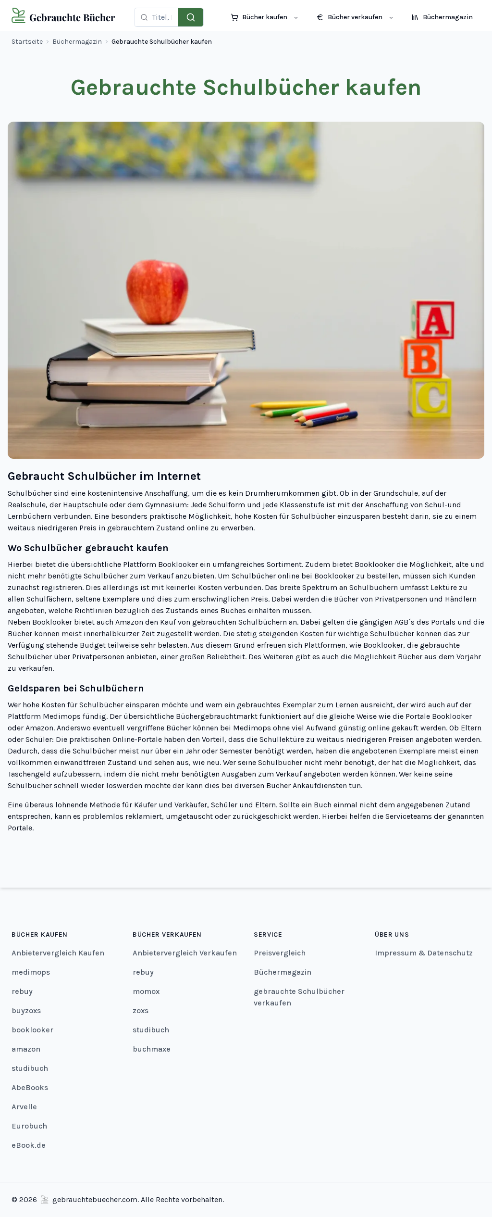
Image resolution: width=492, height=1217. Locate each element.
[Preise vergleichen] (191, 17)
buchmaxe (152, 1049)
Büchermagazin (77, 42)
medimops (31, 972)
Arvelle (24, 1106)
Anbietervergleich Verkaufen (185, 952)
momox (146, 991)
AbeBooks (30, 1087)
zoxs (140, 1010)
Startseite (27, 42)
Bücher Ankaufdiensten (306, 785)
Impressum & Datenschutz (424, 952)
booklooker (32, 1029)
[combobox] (162, 17)
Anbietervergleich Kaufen (58, 952)
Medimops (62, 716)
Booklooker (178, 564)
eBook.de (29, 1145)
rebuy (22, 991)
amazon (26, 1049)
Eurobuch (29, 1125)
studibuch (30, 1068)
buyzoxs (26, 1010)
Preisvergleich (280, 952)
